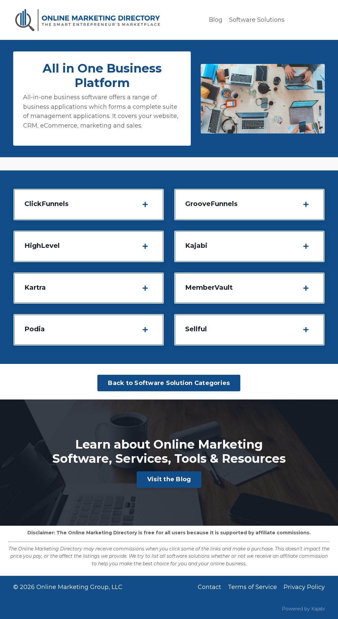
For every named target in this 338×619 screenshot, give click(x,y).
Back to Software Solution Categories (169, 383)
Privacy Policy (304, 587)
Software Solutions (257, 19)
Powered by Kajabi (303, 609)
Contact (209, 587)
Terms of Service (252, 587)
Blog (215, 19)
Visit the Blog (169, 479)
